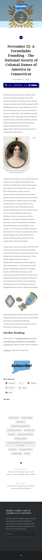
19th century (13, 418)
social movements (25, 449)
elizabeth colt (29, 430)
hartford (11, 434)
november (12, 449)
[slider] (34, 85)
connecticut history (14, 430)
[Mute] (29, 85)
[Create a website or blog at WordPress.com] (21, 555)
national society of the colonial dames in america (20, 444)
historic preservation (25, 434)
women (27, 453)
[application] (21, 85)
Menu (22, 17)
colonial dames (27, 418)
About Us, (7, 350)
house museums (20, 438)
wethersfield (16, 453)
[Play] (6, 85)
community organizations (21, 426)
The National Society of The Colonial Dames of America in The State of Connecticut (19, 341)
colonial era (20, 422)
